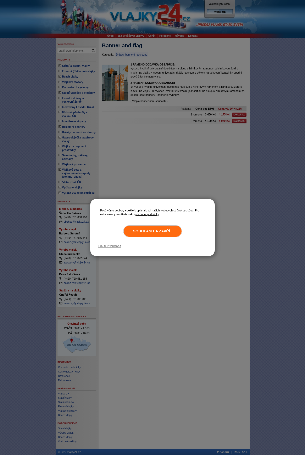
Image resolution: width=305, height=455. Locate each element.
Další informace (109, 246)
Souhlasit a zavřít (152, 231)
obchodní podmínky (147, 214)
